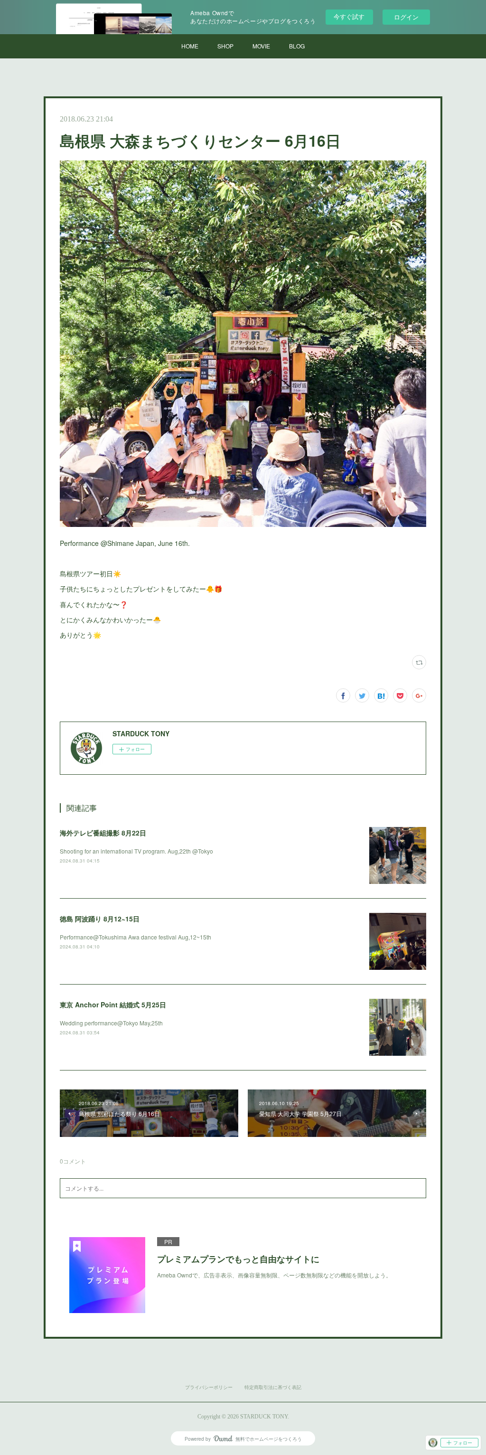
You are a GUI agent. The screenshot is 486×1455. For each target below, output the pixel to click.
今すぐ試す (349, 16)
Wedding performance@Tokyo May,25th (111, 1023)
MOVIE (261, 46)
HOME (189, 46)
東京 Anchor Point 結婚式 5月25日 (113, 1004)
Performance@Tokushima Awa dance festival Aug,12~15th (135, 937)
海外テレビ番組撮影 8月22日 (103, 832)
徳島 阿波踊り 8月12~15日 (100, 918)
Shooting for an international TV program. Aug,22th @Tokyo (136, 851)
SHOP (225, 46)
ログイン (406, 16)
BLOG (297, 46)
